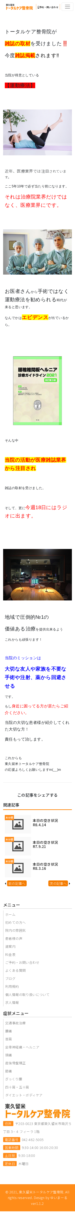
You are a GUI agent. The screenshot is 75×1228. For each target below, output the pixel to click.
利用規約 (12, 986)
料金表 (10, 954)
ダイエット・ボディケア (23, 1094)
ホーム (10, 914)
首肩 (8, 1038)
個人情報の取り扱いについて (27, 994)
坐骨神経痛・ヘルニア (22, 1047)
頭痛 (8, 1054)
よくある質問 (15, 970)
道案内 (10, 946)
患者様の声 (13, 938)
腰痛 (8, 1030)
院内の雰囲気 (15, 930)
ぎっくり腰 (13, 1078)
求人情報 (12, 1002)
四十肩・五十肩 (17, 1087)
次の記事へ (58, 883)
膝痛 (8, 1071)
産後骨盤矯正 (15, 1062)
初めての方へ (15, 922)
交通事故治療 (15, 1022)
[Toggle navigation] (67, 7)
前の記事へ (16, 883)
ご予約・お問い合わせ (22, 962)
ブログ (10, 978)
